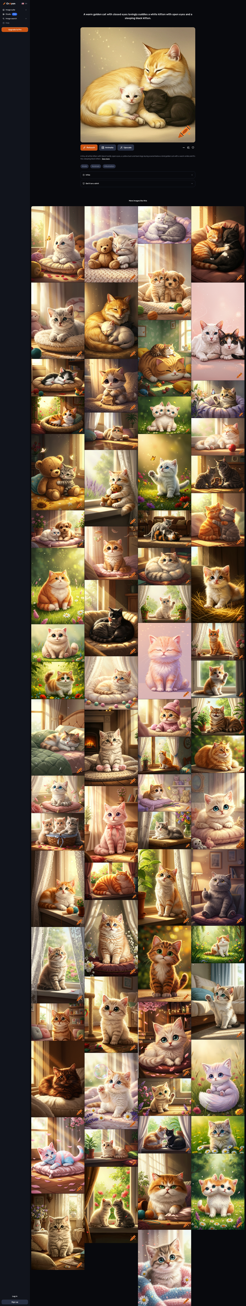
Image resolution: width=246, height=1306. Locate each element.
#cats (84, 166)
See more (106, 159)
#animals (95, 166)
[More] (183, 147)
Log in (14, 1296)
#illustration (109, 166)
